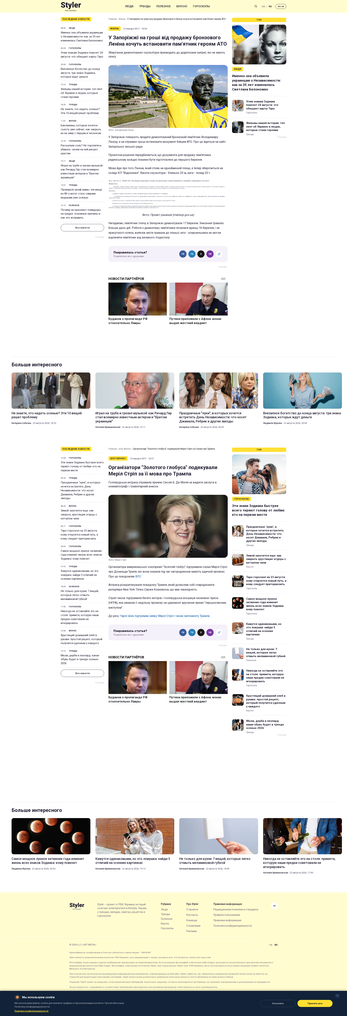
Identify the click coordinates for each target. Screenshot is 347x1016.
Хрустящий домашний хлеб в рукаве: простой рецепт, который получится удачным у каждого (81, 639)
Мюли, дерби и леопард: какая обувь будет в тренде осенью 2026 (80, 659)
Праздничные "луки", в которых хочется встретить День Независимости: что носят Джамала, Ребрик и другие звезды (213, 417)
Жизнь (122, 19)
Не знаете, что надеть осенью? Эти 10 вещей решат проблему (80, 111)
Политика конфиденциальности (232, 925)
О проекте (192, 909)
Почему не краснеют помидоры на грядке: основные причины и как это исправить (81, 213)
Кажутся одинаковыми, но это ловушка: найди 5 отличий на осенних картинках (79, 575)
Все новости (82, 227)
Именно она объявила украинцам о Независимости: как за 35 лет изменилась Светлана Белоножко (82, 36)
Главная (112, 19)
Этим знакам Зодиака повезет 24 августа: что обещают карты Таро (82, 54)
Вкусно (181, 6)
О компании (193, 925)
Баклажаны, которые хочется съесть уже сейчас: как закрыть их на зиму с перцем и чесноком (81, 129)
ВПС (138, 576)
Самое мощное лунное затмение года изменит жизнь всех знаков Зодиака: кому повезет (81, 554)
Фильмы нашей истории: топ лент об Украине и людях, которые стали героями (81, 93)
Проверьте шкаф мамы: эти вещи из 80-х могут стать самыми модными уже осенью (81, 193)
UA (263, 6)
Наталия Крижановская (107, 427)
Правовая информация (227, 920)
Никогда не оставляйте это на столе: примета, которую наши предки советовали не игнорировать (80, 617)
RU (270, 6)
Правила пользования (226, 914)
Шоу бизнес (125, 449)
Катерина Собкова (21, 423)
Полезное (163, 6)
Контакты (192, 914)
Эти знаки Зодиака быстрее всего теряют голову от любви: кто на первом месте (82, 466)
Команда (191, 920)
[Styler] (71, 6)
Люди (129, 6)
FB (183, 254)
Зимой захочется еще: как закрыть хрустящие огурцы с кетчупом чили (79, 514)
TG (192, 254)
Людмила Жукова (272, 423)
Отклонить (278, 1003)
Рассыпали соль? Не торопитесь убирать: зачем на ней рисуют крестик (81, 149)
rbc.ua (281, 6)
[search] (256, 6)
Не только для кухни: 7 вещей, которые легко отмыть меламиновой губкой (80, 595)
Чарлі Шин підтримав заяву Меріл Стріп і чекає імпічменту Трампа (164, 616)
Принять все (315, 1003)
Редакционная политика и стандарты (235, 909)
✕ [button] (337, 995)
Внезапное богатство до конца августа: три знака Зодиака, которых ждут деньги (80, 73)
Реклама (191, 931)
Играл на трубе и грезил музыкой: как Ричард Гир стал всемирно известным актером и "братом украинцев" (82, 171)
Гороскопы (201, 6)
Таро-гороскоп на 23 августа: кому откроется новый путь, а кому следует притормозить (79, 534)
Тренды (145, 6)
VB (210, 254)
